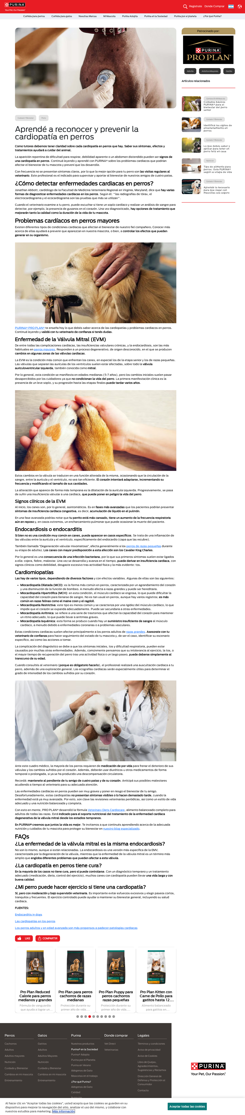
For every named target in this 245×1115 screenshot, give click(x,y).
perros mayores (44, 349)
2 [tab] (81, 1016)
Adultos (9, 1049)
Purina (76, 1035)
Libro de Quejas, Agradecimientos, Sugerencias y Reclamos (152, 1066)
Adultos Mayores (48, 1055)
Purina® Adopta (80, 1054)
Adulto (190, 71)
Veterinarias (111, 1049)
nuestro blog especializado (121, 828)
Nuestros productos (82, 1043)
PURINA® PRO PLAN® (30, 327)
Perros (10, 1035)
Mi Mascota (109, 16)
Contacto (143, 1090)
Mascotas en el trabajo (84, 1075)
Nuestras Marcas (88, 16)
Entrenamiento (13, 1080)
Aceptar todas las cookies (187, 1106)
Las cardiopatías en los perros (35, 921)
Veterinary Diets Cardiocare (106, 809)
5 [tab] (93, 1016)
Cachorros (11, 1043)
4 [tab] (89, 1016)
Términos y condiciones (151, 1043)
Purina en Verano (81, 1065)
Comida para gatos (62, 16)
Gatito (229, 71)
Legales (143, 1035)
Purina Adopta (130, 16)
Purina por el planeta (185, 16)
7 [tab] (101, 1016)
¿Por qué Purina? (212, 16)
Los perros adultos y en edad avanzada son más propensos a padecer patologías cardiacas (76, 927)
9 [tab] (109, 1016)
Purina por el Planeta (83, 1059)
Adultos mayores (210, 71)
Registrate (195, 6)
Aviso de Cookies (147, 1055)
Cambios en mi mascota (19, 1074)
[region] (122, 1106)
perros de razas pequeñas (143, 546)
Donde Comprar (214, 6)
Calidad (75, 1092)
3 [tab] (85, 1016)
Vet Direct (110, 1043)
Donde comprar (116, 1035)
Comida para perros (34, 16)
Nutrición (10, 1062)
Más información (63, 1111)
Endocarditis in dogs (28, 914)
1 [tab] (77, 1016)
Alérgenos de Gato (81, 1070)
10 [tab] (113, 1016)
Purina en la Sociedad (156, 16)
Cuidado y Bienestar (16, 1068)
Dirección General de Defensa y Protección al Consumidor (151, 1080)
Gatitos (42, 1043)
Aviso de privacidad (149, 1049)
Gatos (42, 1035)
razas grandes (135, 631)
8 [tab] (105, 1016)
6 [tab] (97, 1016)
